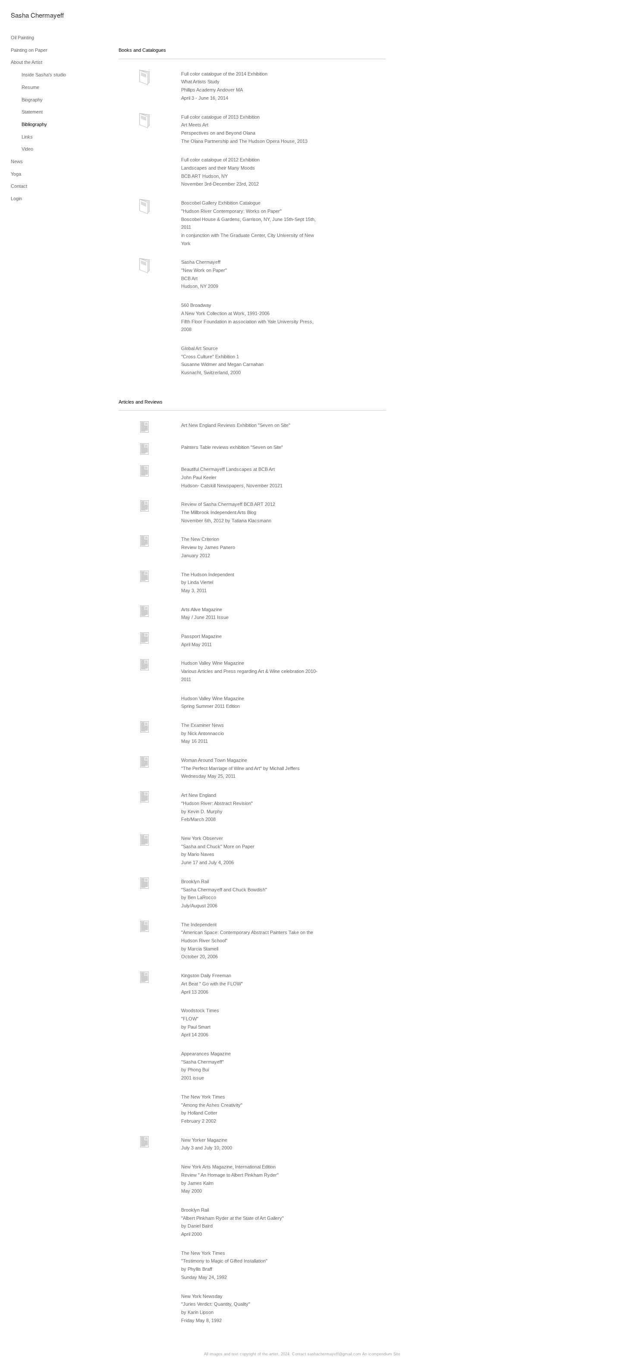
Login (16, 198)
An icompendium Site (381, 1354)
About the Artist (26, 62)
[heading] (32, 15)
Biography (32, 99)
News (17, 161)
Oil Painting (22, 37)
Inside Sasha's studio (44, 74)
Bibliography (34, 124)
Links (27, 136)
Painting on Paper (29, 50)
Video (27, 149)
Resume (30, 87)
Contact (19, 186)
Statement (32, 111)
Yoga (16, 174)
